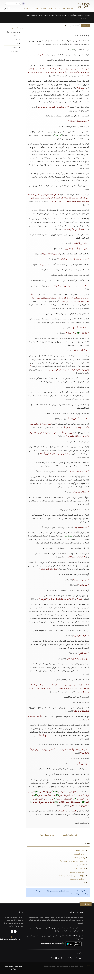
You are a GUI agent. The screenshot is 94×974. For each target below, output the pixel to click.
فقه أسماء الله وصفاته (12, 43)
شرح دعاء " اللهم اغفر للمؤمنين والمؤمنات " (71, 875)
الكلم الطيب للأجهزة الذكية (70, 935)
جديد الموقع (18, 966)
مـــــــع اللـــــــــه (61, 15)
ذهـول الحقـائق (80, 850)
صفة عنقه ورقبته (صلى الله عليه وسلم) (72, 861)
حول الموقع (53, 8)
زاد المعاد (15, 47)
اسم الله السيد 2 (46, 835)
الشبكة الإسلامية (68, 958)
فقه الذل (82, 882)
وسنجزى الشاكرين (79, 868)
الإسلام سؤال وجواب (56, 958)
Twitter (5, 8)
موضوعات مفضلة (31, 8)
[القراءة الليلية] (23, 3)
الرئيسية (87, 15)
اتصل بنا (43, 8)
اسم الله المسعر (71, 835)
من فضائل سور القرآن (12, 32)
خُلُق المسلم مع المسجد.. (77, 872)
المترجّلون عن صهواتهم (77, 879)
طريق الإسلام (79, 958)
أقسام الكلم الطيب (66, 8)
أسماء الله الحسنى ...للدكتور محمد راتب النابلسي (40, 15)
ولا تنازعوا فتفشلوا (79, 857)
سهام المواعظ (14, 51)
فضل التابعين (81, 864)
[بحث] (3, 3)
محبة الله (15, 36)
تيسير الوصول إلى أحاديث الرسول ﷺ (58, 891)
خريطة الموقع (9, 966)
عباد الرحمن (15, 40)
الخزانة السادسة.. (79, 854)
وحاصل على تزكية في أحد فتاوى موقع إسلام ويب (44, 928)
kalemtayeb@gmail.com (10, 939)
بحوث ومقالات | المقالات (75, 15)
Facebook (9, 8)
